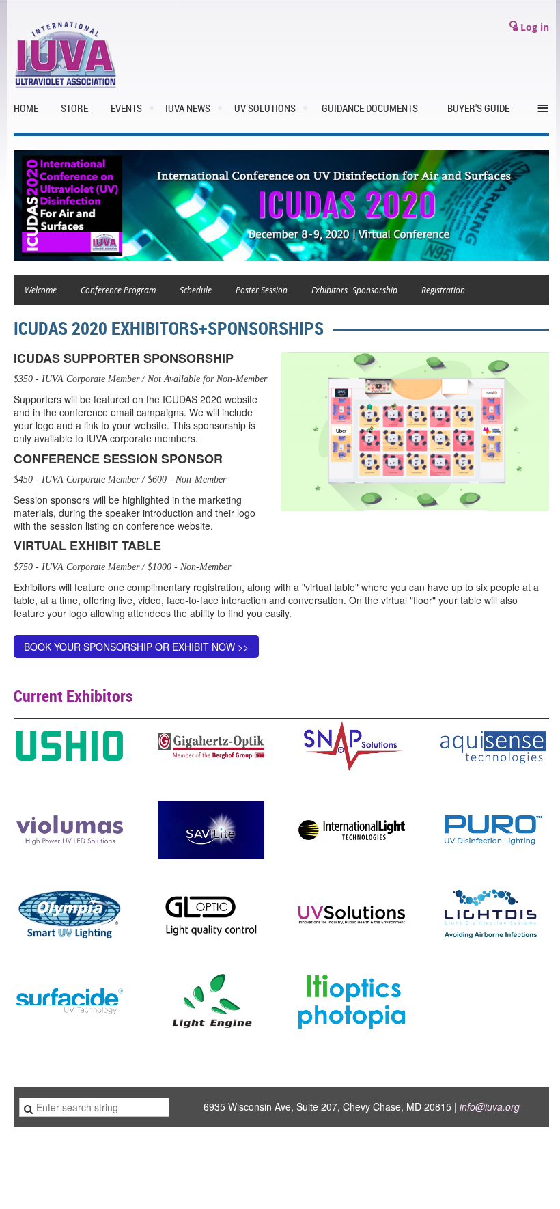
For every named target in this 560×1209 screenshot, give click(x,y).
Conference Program (118, 289)
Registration (443, 289)
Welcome (41, 289)
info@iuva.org (490, 1106)
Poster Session (262, 289)
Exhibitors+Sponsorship (354, 289)
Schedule (196, 289)
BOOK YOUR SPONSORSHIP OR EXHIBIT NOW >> (136, 646)
